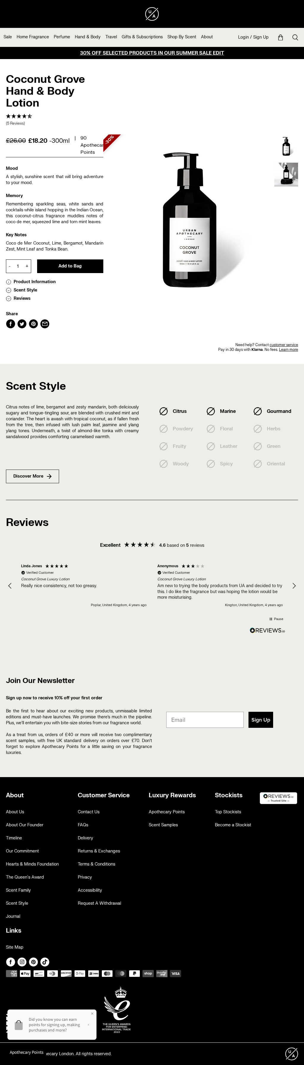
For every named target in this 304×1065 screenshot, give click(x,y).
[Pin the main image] (33, 323)
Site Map (14, 947)
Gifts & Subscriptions (142, 36)
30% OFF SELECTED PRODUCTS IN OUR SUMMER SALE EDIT (152, 53)
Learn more (288, 349)
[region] (152, 585)
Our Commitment (22, 851)
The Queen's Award (25, 877)
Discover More (28, 476)
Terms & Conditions (96, 864)
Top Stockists (228, 811)
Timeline (14, 838)
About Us (15, 811)
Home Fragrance (33, 36)
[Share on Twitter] (22, 323)
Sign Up (261, 37)
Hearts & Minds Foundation (32, 864)
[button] (54, 120)
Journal (13, 916)
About (207, 36)
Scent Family (18, 890)
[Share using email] (44, 323)
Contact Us (88, 811)
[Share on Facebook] (10, 323)
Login (243, 37)
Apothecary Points (167, 811)
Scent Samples (163, 825)
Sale (8, 36)
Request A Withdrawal (99, 903)
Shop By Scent (181, 36)
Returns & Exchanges (99, 851)
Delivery (85, 838)
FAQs (83, 825)
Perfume (62, 36)
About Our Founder (24, 825)
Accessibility (90, 890)
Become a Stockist (233, 825)
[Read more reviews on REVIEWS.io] (267, 631)
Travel (111, 36)
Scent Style (17, 903)
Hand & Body (88, 36)
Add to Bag (70, 266)
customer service (284, 345)
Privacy (85, 877)
